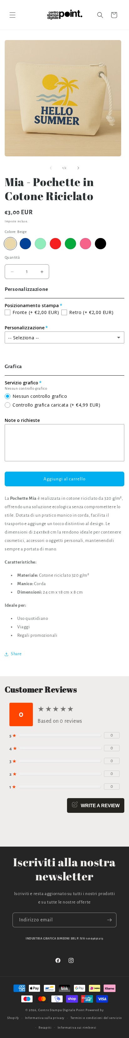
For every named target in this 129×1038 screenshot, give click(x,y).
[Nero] (100, 243)
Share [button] (16, 654)
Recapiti (45, 1027)
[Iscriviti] (109, 920)
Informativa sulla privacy (45, 1018)
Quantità (12, 258)
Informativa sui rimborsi (77, 1027)
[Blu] (25, 243)
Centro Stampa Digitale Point (61, 1010)
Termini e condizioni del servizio (96, 1018)
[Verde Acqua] (40, 243)
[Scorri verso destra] (78, 168)
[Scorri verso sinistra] (51, 168)
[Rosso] (55, 243)
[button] (12, 15)
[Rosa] (85, 243)
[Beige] (10, 243)
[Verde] (70, 243)
